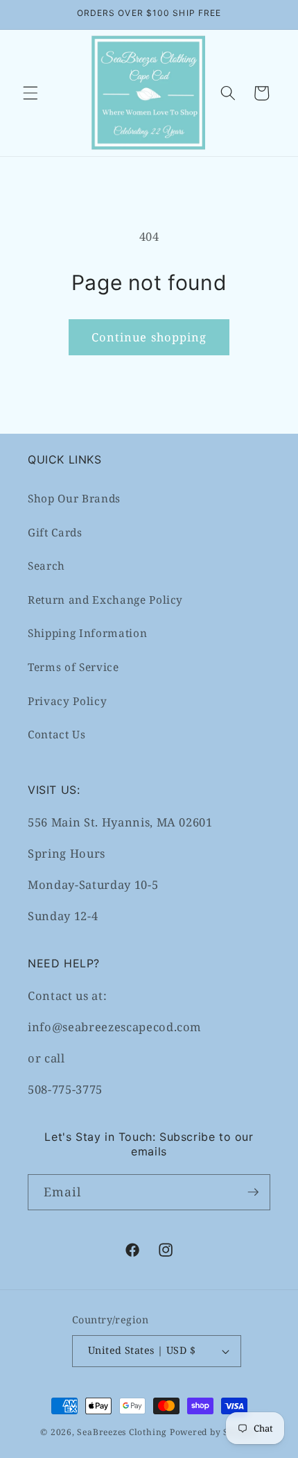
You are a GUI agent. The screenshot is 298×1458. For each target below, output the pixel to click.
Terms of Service (73, 667)
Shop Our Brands (74, 498)
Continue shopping (149, 337)
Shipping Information (87, 633)
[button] (30, 93)
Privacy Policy (67, 701)
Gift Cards (55, 532)
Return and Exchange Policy (105, 600)
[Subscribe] (253, 1192)
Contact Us (57, 734)
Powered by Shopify (214, 1432)
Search (46, 566)
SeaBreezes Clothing (122, 1432)
